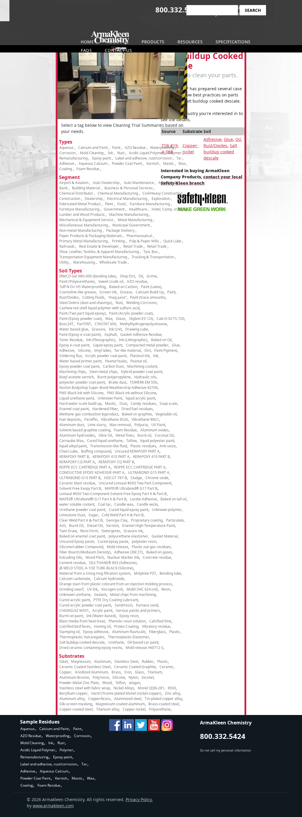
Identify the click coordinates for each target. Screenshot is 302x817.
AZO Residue (135, 147)
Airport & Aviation (73, 182)
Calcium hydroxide (109, 578)
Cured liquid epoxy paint (128, 509)
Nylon (133, 677)
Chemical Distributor (76, 193)
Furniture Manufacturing (150, 203)
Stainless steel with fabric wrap (84, 688)
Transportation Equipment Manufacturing (93, 256)
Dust (123, 403)
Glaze (120, 318)
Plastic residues (143, 445)
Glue (228, 139)
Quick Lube (172, 241)
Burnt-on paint (71, 615)
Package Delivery (120, 230)
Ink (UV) (115, 329)
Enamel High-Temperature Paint (148, 525)
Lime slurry (97, 424)
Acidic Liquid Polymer (146, 152)
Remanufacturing (73, 158)
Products (153, 42)
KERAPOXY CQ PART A (77, 461)
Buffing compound (96, 451)
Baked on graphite (137, 414)
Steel (63, 661)
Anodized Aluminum (91, 672)
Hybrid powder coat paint (141, 371)
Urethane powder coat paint (82, 509)
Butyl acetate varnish (76, 376)
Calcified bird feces (75, 626)
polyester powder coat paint (82, 382)
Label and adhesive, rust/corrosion (143, 158)
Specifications (233, 42)
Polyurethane (160, 709)
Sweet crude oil (110, 281)
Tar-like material (127, 350)
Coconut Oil (164, 435)
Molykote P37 (145, 573)
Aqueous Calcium (93, 163)
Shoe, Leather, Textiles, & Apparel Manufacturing (99, 251)
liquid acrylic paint (140, 398)
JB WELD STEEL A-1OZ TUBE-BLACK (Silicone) (96, 568)
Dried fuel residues (137, 408)
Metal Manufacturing (135, 219)
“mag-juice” (117, 297)
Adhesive (212, 139)
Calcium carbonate (74, 578)
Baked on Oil (161, 339)
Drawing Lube (136, 329)
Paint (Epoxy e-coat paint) (80, 334)
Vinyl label (102, 350)
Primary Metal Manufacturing (83, 241)
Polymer (175, 152)
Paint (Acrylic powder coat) (131, 313)
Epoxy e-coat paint (74, 345)
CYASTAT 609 (105, 323)
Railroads (67, 246)
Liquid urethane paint (76, 398)
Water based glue (73, 329)
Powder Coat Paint (127, 163)
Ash (62, 525)
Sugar (93, 514)
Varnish (152, 163)
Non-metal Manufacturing (80, 230)
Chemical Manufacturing (118, 193)
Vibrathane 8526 (114, 419)
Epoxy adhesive (96, 631)
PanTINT (84, 323)
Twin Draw (68, 530)
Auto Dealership (106, 182)
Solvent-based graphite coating (84, 430)
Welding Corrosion (141, 302)
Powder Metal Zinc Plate (79, 682)
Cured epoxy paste (113, 541)
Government (114, 209)
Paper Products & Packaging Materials (90, 235)
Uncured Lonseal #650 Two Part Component (135, 483)
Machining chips (72, 371)
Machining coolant (142, 366)
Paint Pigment (165, 350)
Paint (116, 147)
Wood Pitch (95, 557)
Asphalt (110, 334)
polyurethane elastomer (128, 536)
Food (121, 203)
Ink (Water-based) (101, 615)
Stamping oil (69, 631)
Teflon (120, 682)
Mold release (117, 546)
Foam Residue (87, 168)
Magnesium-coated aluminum (120, 703)
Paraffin (90, 419)
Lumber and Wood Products (82, 214)
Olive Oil (105, 435)
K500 (172, 688)
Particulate (175, 520)
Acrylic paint (102, 610)
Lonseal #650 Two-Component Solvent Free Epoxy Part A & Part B (113, 493)
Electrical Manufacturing (127, 198)
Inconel (148, 677)
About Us (118, 42)
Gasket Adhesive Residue (141, 334)
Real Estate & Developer (99, 246)
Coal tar (104, 504)
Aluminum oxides (154, 430)
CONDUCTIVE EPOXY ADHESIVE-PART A (91, 472)
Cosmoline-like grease (77, 292)
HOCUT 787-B (115, 477)
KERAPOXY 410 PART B (151, 456)
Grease (126, 292)
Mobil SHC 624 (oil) (142, 589)
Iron (127, 672)
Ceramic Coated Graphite (135, 666)
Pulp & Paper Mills (144, 241)
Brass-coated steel (163, 703)
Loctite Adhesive (143, 499)
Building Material (86, 187)
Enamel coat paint (74, 408)
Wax (182, 163)
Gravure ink (133, 530)
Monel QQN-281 (151, 688)
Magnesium (81, 661)
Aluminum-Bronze (74, 677)
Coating (65, 168)
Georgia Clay (116, 520)
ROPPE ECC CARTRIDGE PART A (85, 467)
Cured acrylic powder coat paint (85, 605)
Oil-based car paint (142, 642)
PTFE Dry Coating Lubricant (115, 599)
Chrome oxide (156, 477)
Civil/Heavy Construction (162, 193)
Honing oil (102, 626)
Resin (165, 589)
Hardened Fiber (105, 408)
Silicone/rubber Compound (81, 546)
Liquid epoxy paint (107, 345)
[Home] (35, 40)
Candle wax (123, 504)
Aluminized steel (127, 698)
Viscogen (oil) (112, 589)
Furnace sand (147, 605)
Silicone (84, 350)
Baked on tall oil (173, 499)
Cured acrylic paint (74, 599)
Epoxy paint (101, 158)
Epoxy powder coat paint (79, 366)
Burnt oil (144, 435)
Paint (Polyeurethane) (77, 281)
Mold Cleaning (92, 152)
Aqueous (66, 147)
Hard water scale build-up (80, 403)
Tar (179, 158)
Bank (63, 187)
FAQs (86, 50)
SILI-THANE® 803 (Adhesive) (113, 562)
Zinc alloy (172, 693)
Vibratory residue (156, 626)
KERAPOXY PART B (74, 456)
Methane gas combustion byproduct (88, 414)
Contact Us (118, 50)
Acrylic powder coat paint (106, 355)
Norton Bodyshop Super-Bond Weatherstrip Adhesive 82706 (108, 387)
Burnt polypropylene (114, 376)
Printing (118, 241)
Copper (65, 672)
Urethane (116, 642)
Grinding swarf (71, 589)
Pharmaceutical (139, 235)
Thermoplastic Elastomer (128, 637)
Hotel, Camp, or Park (169, 209)
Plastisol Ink (140, 355)
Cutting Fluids (93, 297)
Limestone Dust (72, 514)
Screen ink (107, 292)
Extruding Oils (70, 557)
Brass (116, 672)
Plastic (174, 631)
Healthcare (138, 209)
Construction (69, 198)
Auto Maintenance (139, 182)
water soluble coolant (76, 504)
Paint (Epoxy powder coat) (80, 318)
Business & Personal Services (128, 187)
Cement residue (72, 562)
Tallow (131, 440)
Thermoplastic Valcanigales (81, 637)
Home (87, 42)
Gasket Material (165, 536)
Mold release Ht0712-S (144, 647)
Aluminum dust (71, 424)
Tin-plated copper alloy (163, 698)
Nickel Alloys (124, 688)
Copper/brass (99, 698)
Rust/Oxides (215, 145)
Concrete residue (157, 557)
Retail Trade (133, 246)
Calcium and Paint (93, 147)
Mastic (168, 163)
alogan (134, 682)
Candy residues (143, 403)
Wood (107, 682)
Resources (190, 42)
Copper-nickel (134, 709)
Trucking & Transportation (153, 256)
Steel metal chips (103, 371)
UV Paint (158, 424)
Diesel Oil (95, 525)
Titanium (154, 672)
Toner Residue (71, 339)
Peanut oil (138, 361)
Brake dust (117, 382)
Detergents (110, 530)
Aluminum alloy (72, 698)
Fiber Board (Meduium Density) (85, 552)
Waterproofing (162, 147)
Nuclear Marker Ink (123, 557)
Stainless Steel (126, 661)
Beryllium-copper (73, 693)
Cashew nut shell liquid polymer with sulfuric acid (99, 307)
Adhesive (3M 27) (128, 552)
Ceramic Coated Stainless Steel (85, 666)
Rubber (148, 661)
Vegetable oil (166, 414)
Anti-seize (168, 445)
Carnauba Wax (71, 440)
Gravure (98, 329)
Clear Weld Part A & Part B (81, 520)
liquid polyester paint (157, 440)
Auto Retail (167, 182)
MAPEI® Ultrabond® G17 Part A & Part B (93, 499)
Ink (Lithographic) (133, 339)
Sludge (136, 477)
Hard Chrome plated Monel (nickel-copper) (126, 693)
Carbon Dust (113, 366)
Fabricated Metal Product (80, 203)
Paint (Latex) (151, 286)
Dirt (148, 350)
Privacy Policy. (139, 799)
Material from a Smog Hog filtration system (94, 573)
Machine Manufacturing (128, 214)
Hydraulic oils (145, 376)
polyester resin (144, 541)
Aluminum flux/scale (128, 631)
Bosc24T (66, 323)
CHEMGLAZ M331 (74, 610)
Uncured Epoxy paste (76, 541)
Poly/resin (101, 677)
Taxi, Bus (150, 251)
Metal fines (125, 435)
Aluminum (102, 661)
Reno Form (89, 530)
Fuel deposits (70, 419)
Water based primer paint (80, 361)
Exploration (161, 198)
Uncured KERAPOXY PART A (137, 451)
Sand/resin (123, 605)
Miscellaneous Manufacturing (83, 225)
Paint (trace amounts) (147, 297)
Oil (238, 139)
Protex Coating (126, 626)
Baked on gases (159, 552)
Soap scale (168, 403)
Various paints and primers (138, 610)
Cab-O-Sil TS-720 (170, 318)
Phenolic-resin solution (127, 621)
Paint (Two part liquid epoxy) (82, 313)
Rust (120, 152)
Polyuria (141, 424)
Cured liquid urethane (105, 440)
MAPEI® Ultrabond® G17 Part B (131, 488)
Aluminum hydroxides (77, 435)
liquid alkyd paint (73, 445)
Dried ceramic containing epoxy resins (90, 647)
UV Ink (92, 589)
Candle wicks (147, 504)
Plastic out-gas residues (151, 546)
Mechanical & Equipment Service (86, 219)
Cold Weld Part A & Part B (123, 514)
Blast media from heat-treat (82, 621)
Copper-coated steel (76, 709)
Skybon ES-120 (141, 318)
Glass (139, 672)
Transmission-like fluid (108, 445)
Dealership (94, 198)
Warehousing (84, 262)
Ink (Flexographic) (100, 339)
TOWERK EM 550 (143, 382)
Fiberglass (157, 631)
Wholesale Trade (113, 262)
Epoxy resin (128, 615)
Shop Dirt (127, 276)
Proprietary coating (147, 520)
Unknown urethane (75, 594)
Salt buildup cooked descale (220, 152)
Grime (152, 276)
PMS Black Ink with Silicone (81, 392)
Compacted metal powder (147, 345)
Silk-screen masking (75, 703)
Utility (64, 262)
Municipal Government (131, 225)
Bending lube (170, 573)
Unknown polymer (167, 509)
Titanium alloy (107, 709)
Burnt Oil (76, 525)
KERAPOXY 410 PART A (111, 456)
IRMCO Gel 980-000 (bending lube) (87, 276)
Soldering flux (70, 355)
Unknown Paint (110, 398)
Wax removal (120, 424)
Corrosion (67, 152)
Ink (110, 152)
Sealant (100, 594)
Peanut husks (116, 361)
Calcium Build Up (150, 292)
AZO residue (137, 281)
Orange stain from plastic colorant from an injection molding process (115, 583)
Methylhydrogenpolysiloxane (143, 323)
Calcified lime (160, 621)
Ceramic (166, 666)
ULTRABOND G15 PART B (80, 477)
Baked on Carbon (123, 286)
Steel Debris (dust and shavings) (85, 302)
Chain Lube (68, 451)
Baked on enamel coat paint (82, 536)
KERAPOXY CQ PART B (116, 461)
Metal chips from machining (133, 594)
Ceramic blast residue (77, 483)
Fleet (109, 203)
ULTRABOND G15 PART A (148, 472)
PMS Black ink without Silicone (131, 392)
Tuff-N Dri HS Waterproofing (82, 286)
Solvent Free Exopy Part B (80, 488)
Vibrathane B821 (145, 419)
